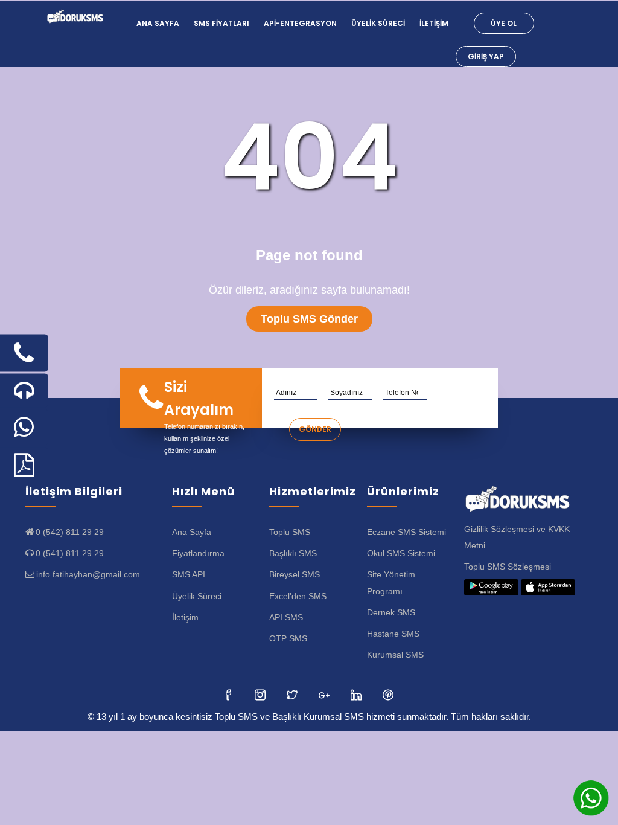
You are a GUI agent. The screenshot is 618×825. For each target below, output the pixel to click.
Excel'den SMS (298, 596)
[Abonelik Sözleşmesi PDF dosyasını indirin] (24, 465)
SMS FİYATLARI (221, 23)
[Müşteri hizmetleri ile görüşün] (24, 391)
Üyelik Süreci (378, 23)
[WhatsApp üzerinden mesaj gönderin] (24, 427)
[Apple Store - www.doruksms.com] (548, 587)
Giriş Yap (486, 56)
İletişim (433, 23)
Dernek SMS (391, 612)
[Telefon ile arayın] (24, 353)
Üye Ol (504, 23)
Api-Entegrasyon (300, 23)
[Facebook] (229, 694)
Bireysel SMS (294, 574)
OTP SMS (288, 638)
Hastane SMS (393, 633)
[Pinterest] (389, 694)
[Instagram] (293, 694)
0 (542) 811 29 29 (70, 532)
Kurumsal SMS (395, 655)
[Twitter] (261, 694)
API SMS (286, 617)
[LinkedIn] (325, 694)
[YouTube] (357, 694)
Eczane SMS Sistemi (406, 532)
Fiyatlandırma (198, 553)
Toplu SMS (289, 532)
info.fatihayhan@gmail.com (88, 574)
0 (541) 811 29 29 (70, 553)
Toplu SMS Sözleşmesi (507, 566)
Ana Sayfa (157, 23)
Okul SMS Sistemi (401, 553)
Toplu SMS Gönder (309, 319)
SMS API (188, 574)
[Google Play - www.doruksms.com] (491, 587)
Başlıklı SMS (293, 553)
